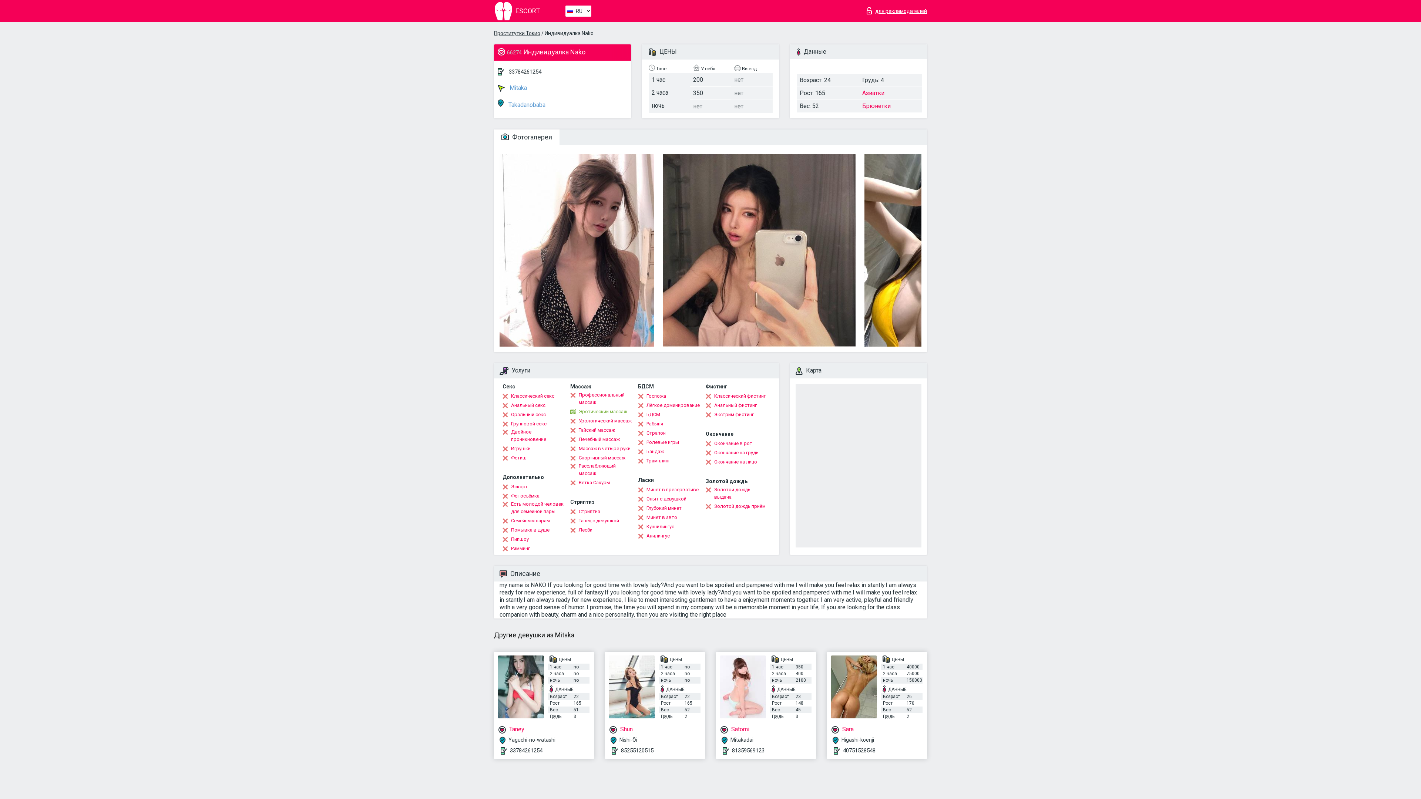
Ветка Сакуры (594, 482)
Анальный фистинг (735, 405)
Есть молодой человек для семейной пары (537, 507)
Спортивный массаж (602, 458)
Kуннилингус (660, 526)
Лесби (585, 530)
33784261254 (525, 71)
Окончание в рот (733, 443)
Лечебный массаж (599, 439)
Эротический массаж (603, 411)
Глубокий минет (664, 508)
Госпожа (656, 396)
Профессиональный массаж (602, 398)
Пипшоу (520, 539)
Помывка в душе (530, 530)
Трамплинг (658, 460)
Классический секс (532, 396)
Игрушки (521, 448)
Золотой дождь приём (740, 506)
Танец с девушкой (599, 520)
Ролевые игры (662, 442)
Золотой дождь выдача (732, 493)
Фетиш (519, 458)
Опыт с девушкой (666, 499)
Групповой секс (529, 424)
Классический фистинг (740, 396)
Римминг (520, 548)
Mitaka (517, 87)
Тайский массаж (597, 430)
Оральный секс (528, 414)
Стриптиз (589, 511)
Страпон (656, 433)
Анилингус (658, 536)
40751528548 (859, 750)
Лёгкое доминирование (673, 405)
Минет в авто (661, 517)
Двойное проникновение (528, 435)
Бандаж (655, 451)
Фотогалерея (531, 137)
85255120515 (637, 750)
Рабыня (654, 424)
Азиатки (873, 93)
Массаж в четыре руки (605, 448)
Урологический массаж (605, 421)
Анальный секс (528, 405)
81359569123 (748, 750)
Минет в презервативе (672, 489)
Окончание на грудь (736, 452)
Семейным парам (530, 520)
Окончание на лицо (735, 462)
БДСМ (653, 414)
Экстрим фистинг (734, 414)
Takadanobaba (526, 104)
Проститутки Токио (517, 33)
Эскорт (519, 486)
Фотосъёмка (525, 496)
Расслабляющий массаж (597, 469)
